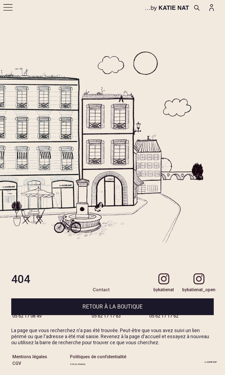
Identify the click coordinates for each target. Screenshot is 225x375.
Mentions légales (29, 356)
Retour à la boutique (112, 306)
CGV (16, 363)
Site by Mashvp (77, 364)
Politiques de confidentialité (98, 356)
